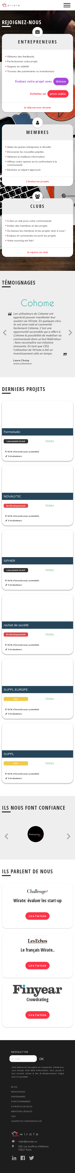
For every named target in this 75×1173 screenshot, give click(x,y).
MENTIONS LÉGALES (21, 1111)
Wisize (61, 81)
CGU (13, 1116)
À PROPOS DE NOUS (21, 1106)
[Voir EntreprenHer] (37, 835)
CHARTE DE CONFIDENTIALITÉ (26, 1121)
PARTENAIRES (18, 1096)
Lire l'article (37, 916)
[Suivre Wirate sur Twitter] (33, 1158)
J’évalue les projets (37, 181)
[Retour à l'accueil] (11, 5)
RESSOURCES (18, 1091)
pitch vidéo (58, 93)
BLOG (14, 1087)
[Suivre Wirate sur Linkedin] (16, 1158)
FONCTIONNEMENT (21, 1101)
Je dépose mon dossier (37, 107)
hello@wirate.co (28, 1141)
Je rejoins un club (37, 252)
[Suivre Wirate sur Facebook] (24, 1158)
